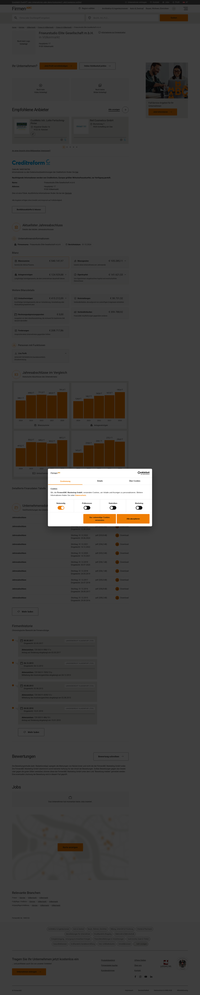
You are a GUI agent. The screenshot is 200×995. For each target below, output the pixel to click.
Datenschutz (80, 495)
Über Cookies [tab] (134, 481)
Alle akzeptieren (133, 519)
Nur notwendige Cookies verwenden (99, 518)
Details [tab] (100, 481)
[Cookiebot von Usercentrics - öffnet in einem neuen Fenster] (139, 473)
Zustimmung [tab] (65, 481)
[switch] (87, 508)
